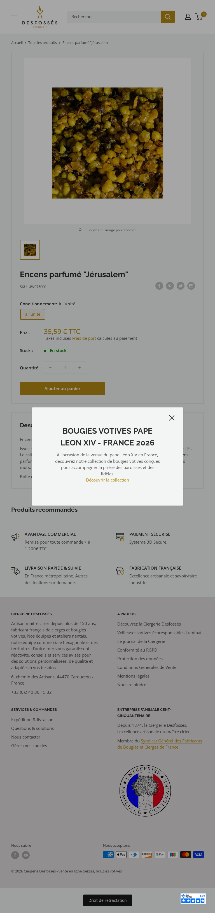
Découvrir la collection (107, 480)
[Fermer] (172, 417)
